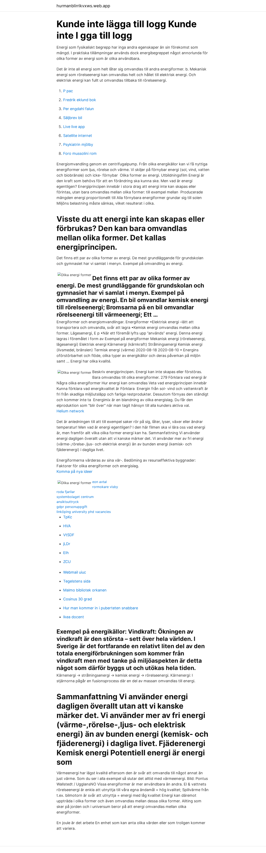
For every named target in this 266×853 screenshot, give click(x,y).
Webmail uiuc (74, 572)
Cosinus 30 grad (77, 599)
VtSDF (68, 535)
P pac (68, 91)
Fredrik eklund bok (79, 100)
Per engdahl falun (78, 109)
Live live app (74, 126)
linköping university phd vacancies (84, 512)
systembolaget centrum (75, 497)
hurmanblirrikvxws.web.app (83, 6)
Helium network (70, 411)
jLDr (66, 544)
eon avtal (99, 482)
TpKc (67, 517)
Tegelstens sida (76, 581)
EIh (66, 553)
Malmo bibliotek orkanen (85, 590)
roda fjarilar (66, 492)
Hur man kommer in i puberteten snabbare (100, 608)
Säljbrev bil (72, 118)
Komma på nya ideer (74, 471)
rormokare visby (105, 487)
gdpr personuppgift (72, 507)
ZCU (67, 561)
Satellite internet (77, 135)
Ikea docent (73, 617)
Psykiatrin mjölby (78, 144)
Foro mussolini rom (80, 153)
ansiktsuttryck (68, 502)
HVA (67, 526)
